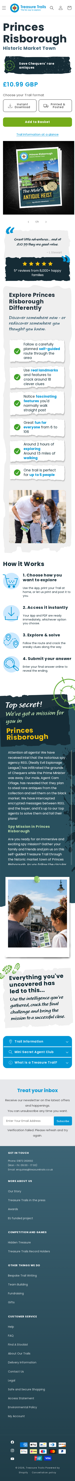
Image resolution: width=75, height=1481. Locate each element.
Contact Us (16, 1372)
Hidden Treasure (19, 1242)
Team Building (18, 1284)
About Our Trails (19, 1353)
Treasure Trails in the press (26, 1200)
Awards (13, 1209)
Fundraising (16, 1293)
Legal (11, 1380)
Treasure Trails (35, 1467)
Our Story (14, 1191)
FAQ (11, 1336)
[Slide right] (46, 222)
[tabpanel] (37, 914)
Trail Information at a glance (37, 134)
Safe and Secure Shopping (26, 1389)
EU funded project (20, 1218)
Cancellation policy (44, 1472)
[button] (51, 8)
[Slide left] (28, 222)
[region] (37, 807)
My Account (16, 1416)
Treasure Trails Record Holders (29, 1251)
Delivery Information (22, 1362)
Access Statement (21, 1398)
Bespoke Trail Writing (22, 1276)
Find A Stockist (18, 1345)
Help (11, 1327)
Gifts (11, 1302)
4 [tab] (47, 961)
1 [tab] (29, 961)
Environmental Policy (22, 1407)
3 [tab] (41, 961)
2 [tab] (35, 961)
